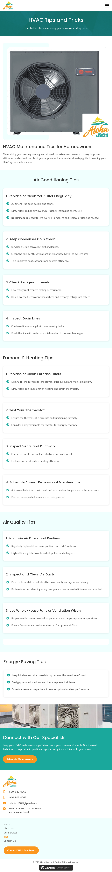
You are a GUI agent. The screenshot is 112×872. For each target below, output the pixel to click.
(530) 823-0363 (17, 792)
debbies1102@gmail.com (23, 803)
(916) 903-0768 (17, 797)
